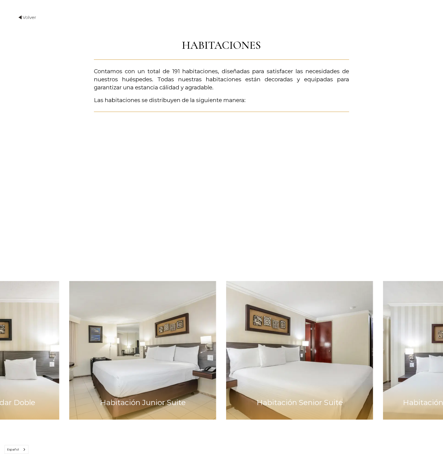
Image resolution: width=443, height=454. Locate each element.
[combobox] (16, 449)
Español (13, 449)
